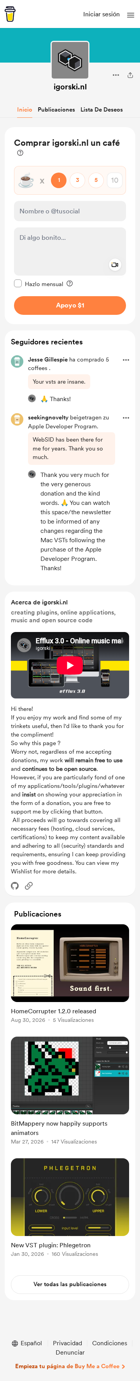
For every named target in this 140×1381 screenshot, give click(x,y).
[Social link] (29, 886)
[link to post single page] (70, 975)
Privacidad (67, 1343)
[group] (70, 978)
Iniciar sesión (101, 14)
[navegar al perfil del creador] (70, 60)
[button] (130, 15)
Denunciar (70, 1352)
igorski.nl (70, 86)
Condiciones (109, 1343)
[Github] (15, 886)
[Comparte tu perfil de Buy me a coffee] (130, 75)
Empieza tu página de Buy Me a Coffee (67, 1366)
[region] (70, 225)
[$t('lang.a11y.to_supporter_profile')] (32, 398)
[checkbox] (38, 284)
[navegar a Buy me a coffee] (10, 14)
